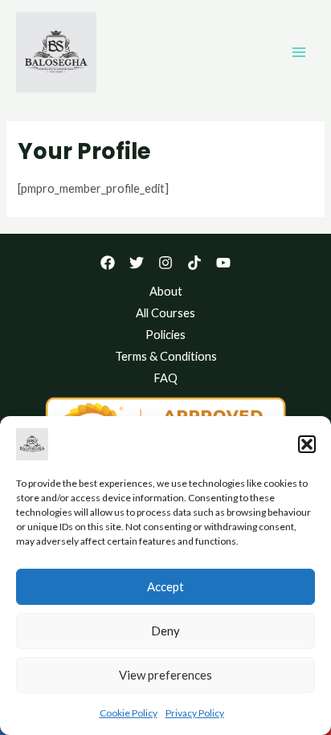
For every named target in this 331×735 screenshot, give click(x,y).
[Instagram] (165, 262)
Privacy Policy (195, 713)
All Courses (165, 313)
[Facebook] (107, 262)
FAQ (165, 378)
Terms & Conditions (166, 356)
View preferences (165, 675)
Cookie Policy (128, 713)
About (165, 291)
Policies (165, 334)
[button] (307, 444)
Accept (165, 586)
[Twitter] (136, 262)
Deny (165, 630)
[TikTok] (194, 262)
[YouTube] (223, 262)
